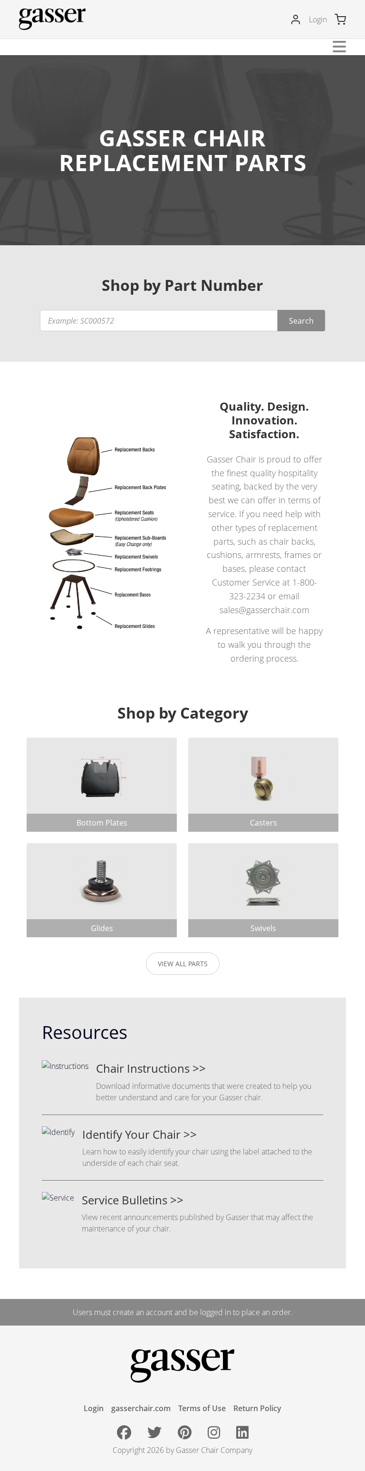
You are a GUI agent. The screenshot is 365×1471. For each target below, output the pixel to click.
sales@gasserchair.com (264, 609)
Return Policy (257, 1408)
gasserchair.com (141, 1408)
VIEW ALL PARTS (183, 963)
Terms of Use (202, 1408)
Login (318, 19)
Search (301, 321)
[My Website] (52, 19)
